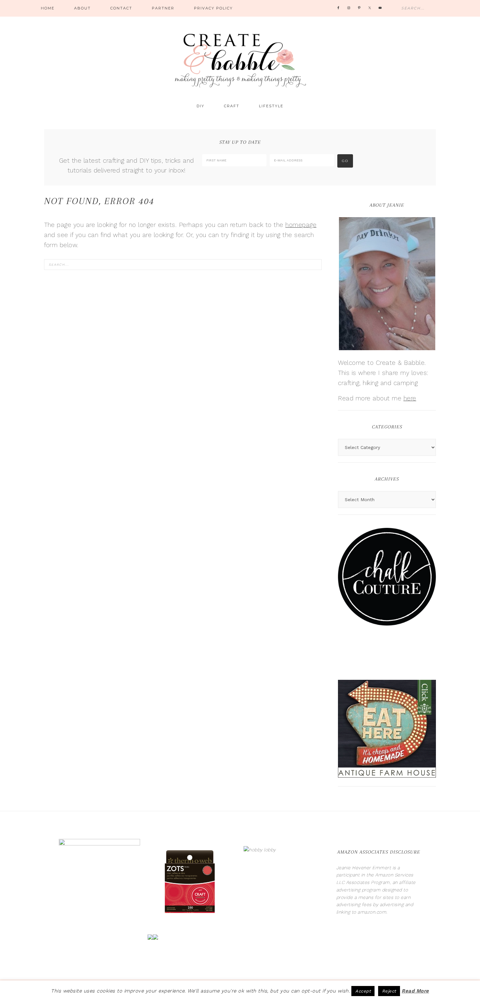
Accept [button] (363, 991)
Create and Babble (240, 58)
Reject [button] (389, 991)
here (410, 398)
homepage (300, 225)
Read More (415, 991)
